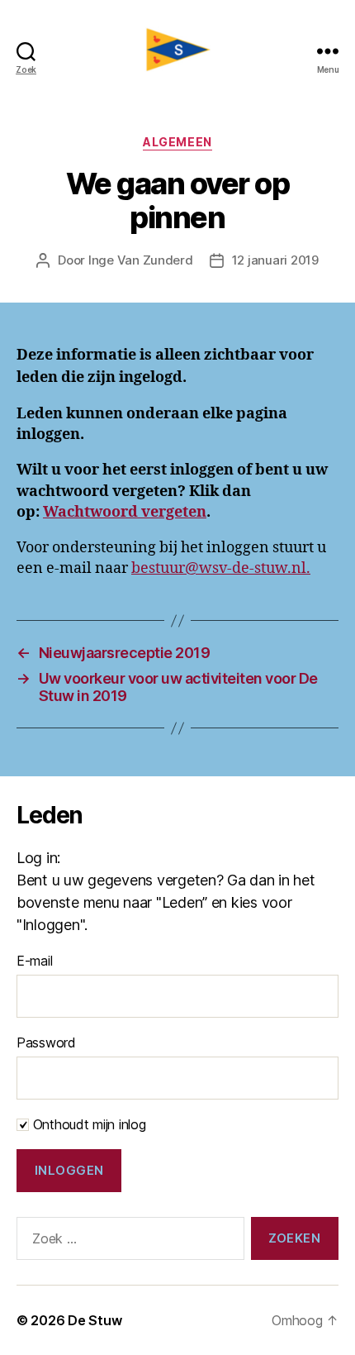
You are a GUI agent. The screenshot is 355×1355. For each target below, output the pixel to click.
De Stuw (94, 1320)
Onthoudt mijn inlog (87, 1124)
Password (46, 1042)
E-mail (34, 960)
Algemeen (177, 142)
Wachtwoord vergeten (124, 512)
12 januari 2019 (275, 260)
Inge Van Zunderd (140, 260)
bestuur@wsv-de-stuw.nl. (220, 568)
